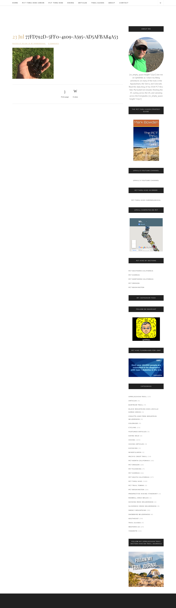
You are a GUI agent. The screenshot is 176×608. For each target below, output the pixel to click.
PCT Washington (136, 287)
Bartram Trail (136, 405)
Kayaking (133, 448)
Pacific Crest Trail (138, 456)
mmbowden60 (39, 43)
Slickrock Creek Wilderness (142, 506)
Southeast (134, 518)
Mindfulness (135, 452)
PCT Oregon (134, 283)
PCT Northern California (141, 279)
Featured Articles (138, 431)
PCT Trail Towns (136, 485)
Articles (133, 401)
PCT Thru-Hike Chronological (146, 200)
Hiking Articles (136, 444)
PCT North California (139, 460)
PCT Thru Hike (135, 481)
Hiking (132, 440)
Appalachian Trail (138, 396)
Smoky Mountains (137, 510)
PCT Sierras (134, 275)
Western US (134, 527)
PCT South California (139, 477)
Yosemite (133, 531)
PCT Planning (135, 469)
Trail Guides (135, 522)
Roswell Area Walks (139, 498)
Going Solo (134, 436)
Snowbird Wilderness (139, 514)
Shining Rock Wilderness (141, 502)
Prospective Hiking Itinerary (143, 493)
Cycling (132, 427)
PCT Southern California (141, 271)
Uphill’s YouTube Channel (146, 180)
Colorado (133, 423)
